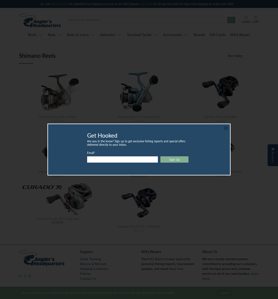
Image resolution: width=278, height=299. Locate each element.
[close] (226, 128)
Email (91, 152)
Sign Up (174, 159)
